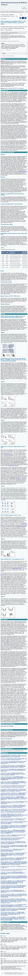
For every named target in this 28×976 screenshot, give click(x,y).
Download (4, 55)
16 (17, 123)
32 (11, 645)
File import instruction (10, 55)
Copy (3, 50)
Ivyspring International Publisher (12, 972)
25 (12, 413)
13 (25, 115)
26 (7, 565)
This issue (12, 16)
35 (25, 654)
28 (2, 575)
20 (13, 136)
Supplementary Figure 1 (8, 454)
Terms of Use (20, 974)
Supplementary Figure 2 (18, 461)
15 (12, 119)
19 (24, 657)
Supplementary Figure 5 (21, 525)
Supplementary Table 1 (22, 171)
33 (12, 645)
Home (2, 11)
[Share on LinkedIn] (25, 18)
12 (5, 112)
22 (11, 164)
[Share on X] (23, 18)
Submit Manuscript (13, 11)
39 (5, 696)
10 (18, 106)
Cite (17, 16)
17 (7, 128)
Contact (22, 11)
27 (1, 575)
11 (23, 109)
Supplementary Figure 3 (14, 477)
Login (19, 11)
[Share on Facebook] (20, 18)
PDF (21, 14)
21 (1, 161)
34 (6, 653)
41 (19, 699)
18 (25, 132)
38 (21, 670)
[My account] (26, 11)
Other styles (8, 50)
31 (22, 643)
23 (14, 166)
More (9, 38)
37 (14, 656)
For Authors (7, 11)
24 (10, 196)
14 (11, 119)
